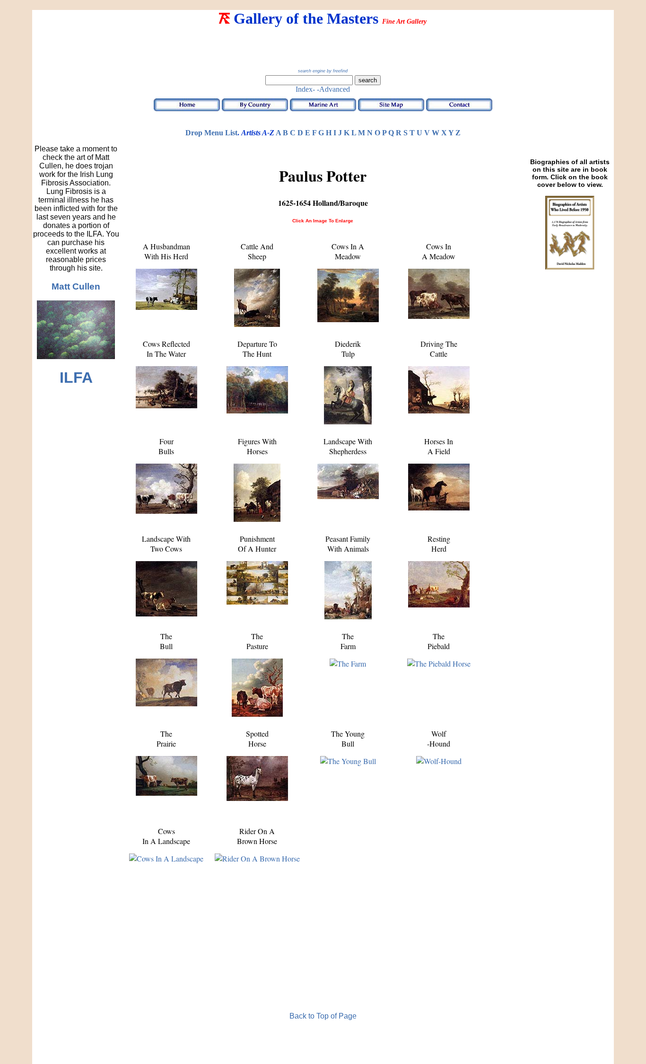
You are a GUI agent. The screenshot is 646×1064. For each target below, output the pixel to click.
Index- (305, 89)
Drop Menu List (211, 133)
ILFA (76, 377)
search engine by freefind (323, 71)
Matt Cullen (76, 286)
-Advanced (333, 89)
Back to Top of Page (323, 1016)
